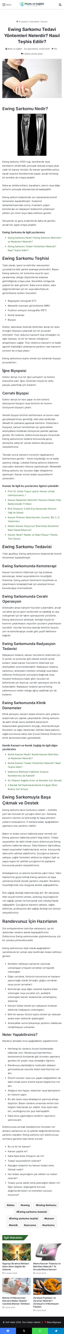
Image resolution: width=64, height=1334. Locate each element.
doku (11, 1205)
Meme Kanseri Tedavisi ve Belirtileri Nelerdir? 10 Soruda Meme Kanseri (47, 1266)
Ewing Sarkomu (46, 1205)
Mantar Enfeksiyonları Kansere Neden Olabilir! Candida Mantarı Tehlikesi (16, 1300)
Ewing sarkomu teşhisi (24, 1218)
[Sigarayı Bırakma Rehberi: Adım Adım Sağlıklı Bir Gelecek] (16, 1251)
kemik (14, 1225)
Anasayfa (23, 21)
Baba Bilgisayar (54, 1322)
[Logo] (32, 4)
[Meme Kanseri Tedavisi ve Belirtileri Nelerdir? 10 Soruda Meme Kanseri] (47, 1251)
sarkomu (49, 1225)
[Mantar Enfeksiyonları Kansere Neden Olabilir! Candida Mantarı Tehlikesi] (16, 1286)
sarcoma (30, 1225)
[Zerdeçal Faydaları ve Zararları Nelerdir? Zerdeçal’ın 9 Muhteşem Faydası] (47, 1286)
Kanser (44, 21)
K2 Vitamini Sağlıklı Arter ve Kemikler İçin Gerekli (35, 780)
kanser (50, 1218)
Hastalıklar (34, 21)
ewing (26, 1205)
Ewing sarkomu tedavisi (32, 1211)
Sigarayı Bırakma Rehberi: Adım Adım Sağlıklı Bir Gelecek (16, 1266)
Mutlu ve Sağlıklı (15, 49)
